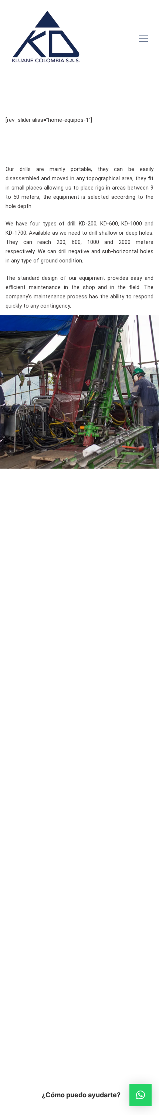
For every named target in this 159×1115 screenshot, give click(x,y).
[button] (140, 1095)
